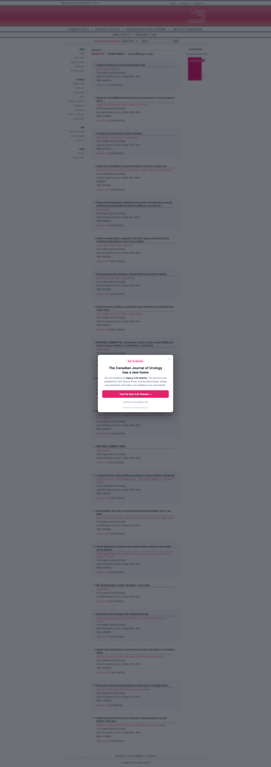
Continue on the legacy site (135, 402)
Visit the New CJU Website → (136, 394)
